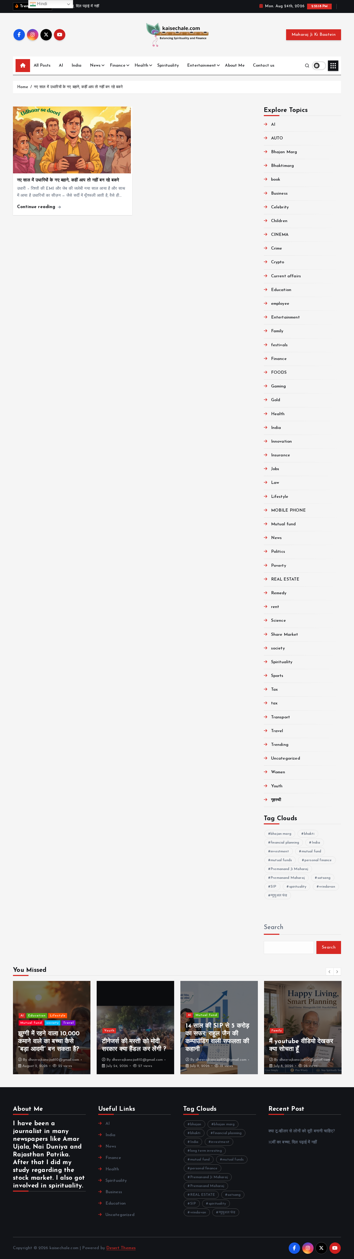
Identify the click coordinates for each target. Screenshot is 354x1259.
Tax (274, 690)
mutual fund (311, 851)
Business (279, 194)
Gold (275, 400)
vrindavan (327, 887)
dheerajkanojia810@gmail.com (53, 1060)
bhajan (195, 1124)
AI (61, 65)
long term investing (206, 1151)
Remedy (279, 593)
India (77, 65)
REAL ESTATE (285, 579)
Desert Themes (121, 1248)
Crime (276, 249)
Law (275, 483)
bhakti (309, 834)
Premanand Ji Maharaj (289, 869)
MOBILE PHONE (288, 510)
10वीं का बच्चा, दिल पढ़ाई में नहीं (292, 1142)
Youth (277, 786)
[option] (51, 1027)
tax (274, 704)
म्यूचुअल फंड (279, 895)
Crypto (277, 262)
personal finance (318, 860)
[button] (330, 971)
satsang (323, 878)
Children (279, 221)
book (275, 180)
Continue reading (37, 207)
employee (280, 304)
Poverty (278, 566)
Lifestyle (279, 497)
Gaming (278, 387)
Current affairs (286, 276)
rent (275, 607)
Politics (278, 552)
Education (281, 290)
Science (278, 621)
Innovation (281, 442)
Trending (279, 745)
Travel (277, 731)
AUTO (277, 138)
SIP (273, 887)
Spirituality (168, 65)
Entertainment (201, 65)
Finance (117, 65)
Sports (277, 676)
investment (280, 851)
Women (278, 772)
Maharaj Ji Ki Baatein (314, 35)
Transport (280, 717)
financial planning (285, 843)
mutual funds (281, 860)
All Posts (42, 65)
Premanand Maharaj (288, 878)
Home (22, 87)
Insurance (280, 456)
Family (277, 331)
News (95, 65)
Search (274, 928)
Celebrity (280, 207)
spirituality (298, 887)
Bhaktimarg (282, 166)
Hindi (41, 4)
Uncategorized (285, 759)
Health (141, 65)
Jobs (275, 469)
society (278, 648)
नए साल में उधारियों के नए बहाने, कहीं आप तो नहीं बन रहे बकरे (78, 87)
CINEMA (280, 235)
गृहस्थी (276, 800)
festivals (279, 345)
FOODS (279, 373)
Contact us (264, 65)
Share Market (284, 635)
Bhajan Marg (284, 152)
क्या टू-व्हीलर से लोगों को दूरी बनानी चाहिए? (301, 1131)
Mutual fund (283, 524)
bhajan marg (281, 834)
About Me (234, 65)
